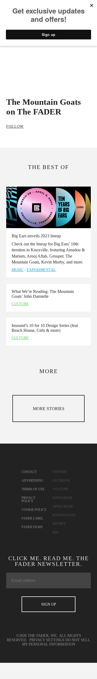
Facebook (61, 480)
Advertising (32, 480)
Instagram (62, 498)
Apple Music (63, 506)
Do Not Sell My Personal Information (56, 642)
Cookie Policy (34, 510)
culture (20, 304)
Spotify (59, 524)
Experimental (41, 270)
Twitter (59, 472)
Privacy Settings (46, 640)
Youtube (60, 489)
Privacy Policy (29, 499)
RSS (55, 532)
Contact (29, 472)
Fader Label (32, 518)
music (17, 270)
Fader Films (32, 527)
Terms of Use (33, 489)
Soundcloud (64, 515)
